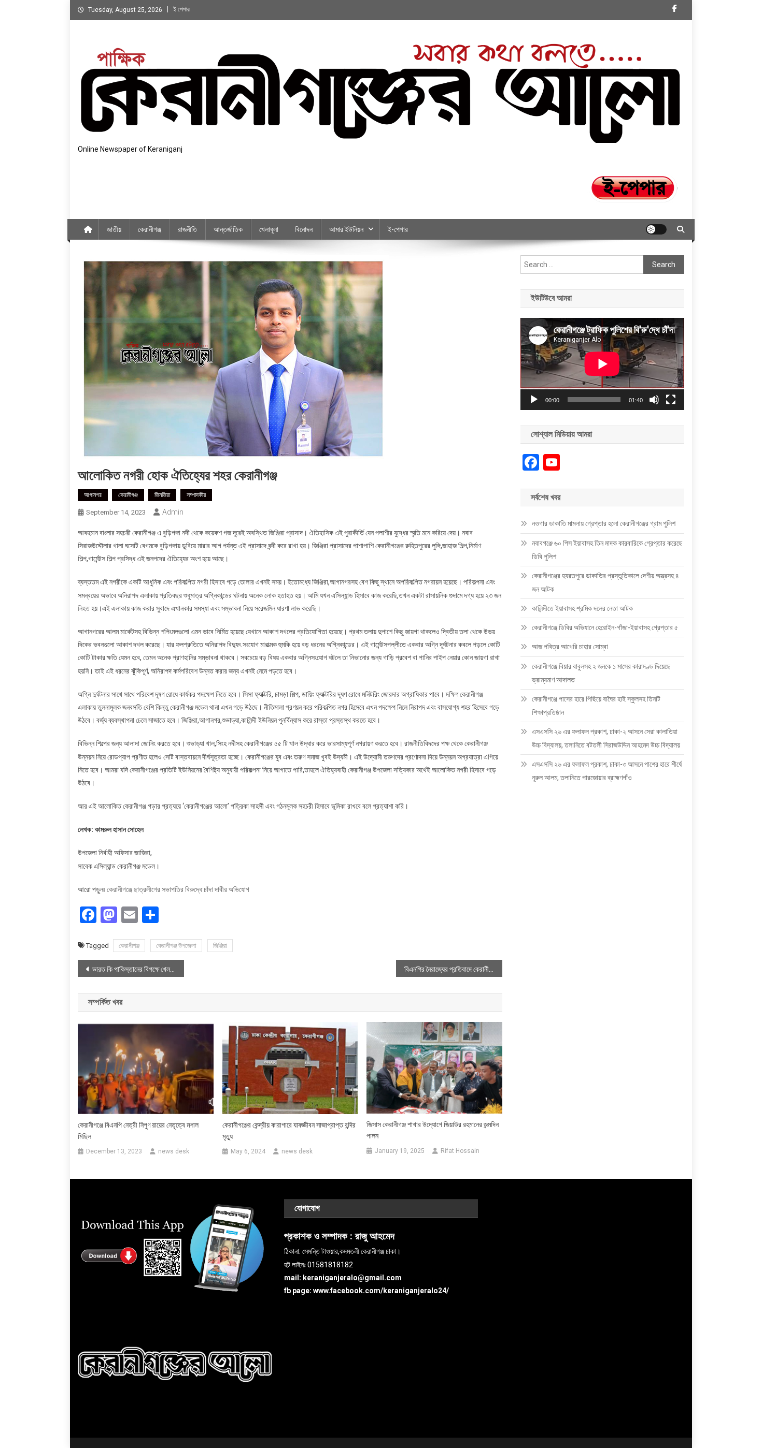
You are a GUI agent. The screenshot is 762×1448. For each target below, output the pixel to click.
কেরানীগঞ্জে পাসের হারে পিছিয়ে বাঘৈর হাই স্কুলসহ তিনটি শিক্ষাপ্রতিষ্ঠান (596, 705)
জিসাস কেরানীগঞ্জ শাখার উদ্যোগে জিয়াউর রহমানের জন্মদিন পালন (432, 1130)
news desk (173, 1151)
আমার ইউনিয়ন (346, 229)
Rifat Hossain (460, 1150)
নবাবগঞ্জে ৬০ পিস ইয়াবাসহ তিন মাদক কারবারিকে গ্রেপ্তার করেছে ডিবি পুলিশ (607, 550)
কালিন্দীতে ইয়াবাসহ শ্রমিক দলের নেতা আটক (582, 608)
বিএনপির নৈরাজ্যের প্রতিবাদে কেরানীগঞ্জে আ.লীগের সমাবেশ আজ (453, 969)
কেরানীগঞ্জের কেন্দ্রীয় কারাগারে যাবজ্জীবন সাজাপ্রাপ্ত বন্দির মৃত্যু (289, 1130)
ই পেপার (181, 9)
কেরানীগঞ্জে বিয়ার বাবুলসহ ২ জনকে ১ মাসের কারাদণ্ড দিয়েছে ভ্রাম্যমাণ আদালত (601, 673)
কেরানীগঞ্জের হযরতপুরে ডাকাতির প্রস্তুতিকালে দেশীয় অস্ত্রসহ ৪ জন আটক (605, 582)
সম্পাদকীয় (196, 495)
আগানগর (93, 495)
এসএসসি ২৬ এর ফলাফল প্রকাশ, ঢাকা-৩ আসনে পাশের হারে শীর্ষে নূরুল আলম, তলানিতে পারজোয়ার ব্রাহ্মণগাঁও (607, 771)
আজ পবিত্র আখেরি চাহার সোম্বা (570, 646)
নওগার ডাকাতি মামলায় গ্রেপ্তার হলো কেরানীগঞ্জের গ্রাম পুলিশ (603, 523)
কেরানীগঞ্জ (149, 229)
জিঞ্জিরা (220, 945)
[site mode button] (656, 229)
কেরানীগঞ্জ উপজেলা (176, 945)
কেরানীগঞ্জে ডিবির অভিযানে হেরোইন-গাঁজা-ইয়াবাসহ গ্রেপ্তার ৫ (605, 627)
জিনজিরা (162, 495)
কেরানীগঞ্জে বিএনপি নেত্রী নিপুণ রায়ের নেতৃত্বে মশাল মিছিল (138, 1130)
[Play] (534, 399)
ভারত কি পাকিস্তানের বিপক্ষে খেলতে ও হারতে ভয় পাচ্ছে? (138, 969)
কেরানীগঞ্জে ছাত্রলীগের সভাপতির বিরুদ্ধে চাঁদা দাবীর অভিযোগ (178, 889)
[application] (602, 364)
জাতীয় (114, 229)
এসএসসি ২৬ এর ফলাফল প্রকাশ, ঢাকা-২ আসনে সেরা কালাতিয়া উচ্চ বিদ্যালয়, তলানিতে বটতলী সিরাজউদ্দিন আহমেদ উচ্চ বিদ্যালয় (606, 738)
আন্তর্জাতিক (228, 229)
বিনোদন (304, 229)
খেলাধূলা (268, 229)
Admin (173, 512)
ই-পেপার (398, 229)
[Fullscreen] (671, 399)
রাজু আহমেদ (374, 1236)
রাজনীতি (187, 229)
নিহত (84, 608)
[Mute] (654, 399)
